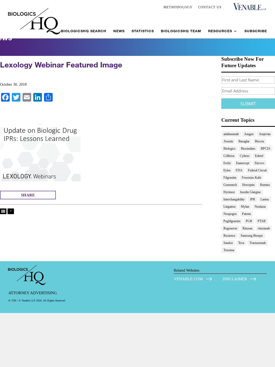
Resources (220, 31)
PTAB (262, 221)
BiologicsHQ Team (181, 31)
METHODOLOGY (178, 7)
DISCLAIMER (235, 279)
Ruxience (229, 236)
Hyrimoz (229, 192)
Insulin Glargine (250, 192)
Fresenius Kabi (251, 177)
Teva (241, 243)
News (119, 31)
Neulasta (260, 206)
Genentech (230, 185)
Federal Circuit (257, 170)
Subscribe (255, 31)
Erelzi (227, 163)
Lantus (264, 199)
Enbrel (259, 156)
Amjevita (264, 134)
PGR (249, 221)
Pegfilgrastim (231, 221)
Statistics (143, 31)
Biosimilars (248, 148)
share (28, 195)
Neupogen (230, 214)
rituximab (264, 228)
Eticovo (259, 163)
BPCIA (265, 148)
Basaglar (243, 141)
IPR (252, 199)
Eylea (226, 170)
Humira (265, 185)
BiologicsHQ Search (83, 31)
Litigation (229, 206)
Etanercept (242, 163)
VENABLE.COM (188, 279)
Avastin (228, 141)
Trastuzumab (257, 243)
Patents (246, 214)
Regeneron (230, 228)
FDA (239, 170)
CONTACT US (210, 7)
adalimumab (231, 134)
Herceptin (248, 185)
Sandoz (228, 243)
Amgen (249, 134)
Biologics (229, 148)
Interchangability (234, 199)
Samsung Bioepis (252, 236)
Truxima (228, 250)
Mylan (245, 206)
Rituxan (247, 228)
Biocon (259, 141)
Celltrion (228, 156)
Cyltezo (244, 156)
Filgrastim (229, 177)
